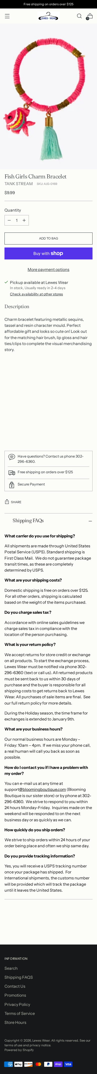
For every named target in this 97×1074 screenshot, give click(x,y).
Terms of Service (19, 1013)
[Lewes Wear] (48, 15)
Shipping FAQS (18, 977)
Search (11, 968)
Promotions (15, 995)
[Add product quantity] (24, 220)
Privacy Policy (17, 1004)
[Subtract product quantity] (9, 220)
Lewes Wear (41, 1040)
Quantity (12, 210)
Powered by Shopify (19, 1050)
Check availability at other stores (36, 294)
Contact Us (14, 986)
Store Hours (15, 1022)
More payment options (48, 269)
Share (16, 502)
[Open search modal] (79, 16)
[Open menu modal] (7, 16)
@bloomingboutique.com (42, 789)
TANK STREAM (18, 183)
